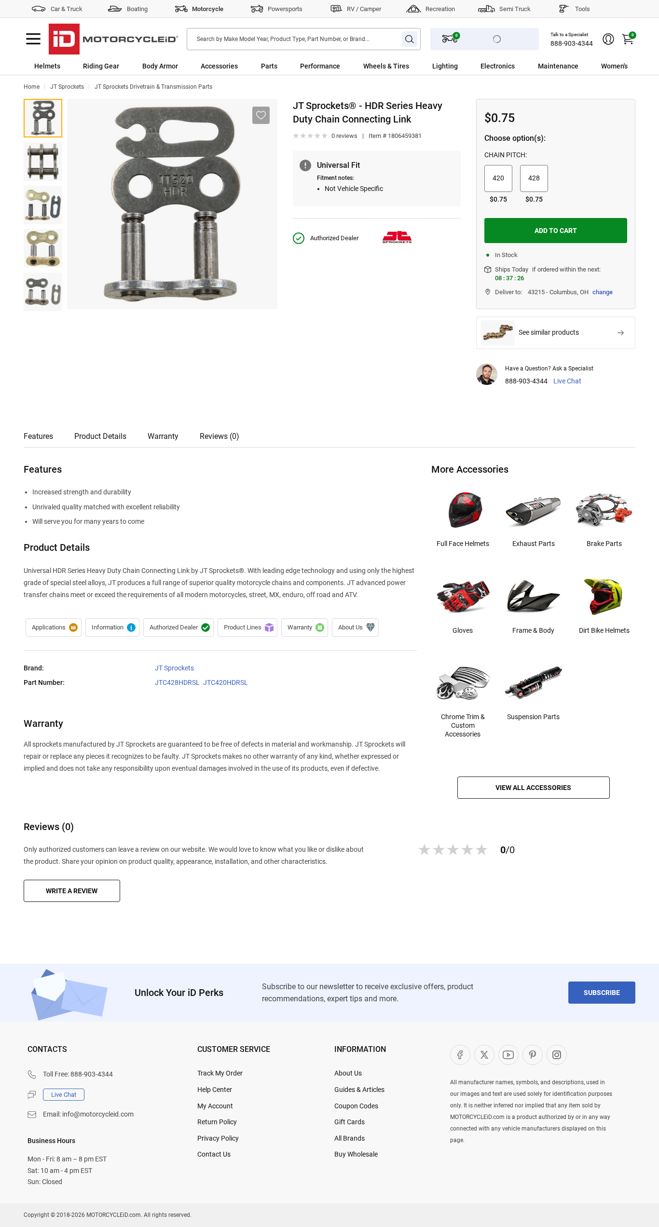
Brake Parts (604, 543)
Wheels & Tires (386, 66)
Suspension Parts (533, 717)
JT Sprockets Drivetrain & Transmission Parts (153, 86)
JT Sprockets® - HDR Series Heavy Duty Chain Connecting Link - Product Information (112, 627)
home (32, 86)
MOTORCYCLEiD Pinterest (532, 1055)
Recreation (440, 9)
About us (355, 627)
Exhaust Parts (533, 543)
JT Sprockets (67, 86)
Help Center (214, 1089)
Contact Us (214, 1154)
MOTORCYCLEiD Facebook (460, 1055)
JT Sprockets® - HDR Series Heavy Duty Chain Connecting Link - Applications (54, 627)
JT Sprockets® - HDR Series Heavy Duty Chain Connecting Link (43, 118)
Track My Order (220, 1073)
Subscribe (602, 992)
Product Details (100, 436)
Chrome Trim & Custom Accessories (463, 725)
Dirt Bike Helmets (604, 630)
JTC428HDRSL (177, 682)
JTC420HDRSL (225, 682)
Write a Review (71, 891)
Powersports (285, 9)
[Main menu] (33, 39)
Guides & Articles (359, 1089)
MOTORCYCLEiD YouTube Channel (508, 1055)
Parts (269, 66)
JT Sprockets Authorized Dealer (178, 627)
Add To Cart (556, 230)
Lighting (445, 66)
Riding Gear (101, 66)
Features (38, 436)
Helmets (47, 66)
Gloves (463, 630)
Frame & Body (533, 630)
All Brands (349, 1138)
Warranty (163, 436)
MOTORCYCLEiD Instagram (557, 1055)
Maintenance (558, 66)
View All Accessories (533, 787)
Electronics (498, 66)
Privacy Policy (218, 1138)
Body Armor (160, 66)
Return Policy (217, 1122)
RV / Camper (364, 9)
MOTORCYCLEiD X (484, 1055)
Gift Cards (349, 1122)
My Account (215, 1106)
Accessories (219, 66)
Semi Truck (515, 9)
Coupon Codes (356, 1106)
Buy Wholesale (356, 1154)
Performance (320, 66)
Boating (137, 9)
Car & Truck (66, 9)
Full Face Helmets (463, 543)
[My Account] (608, 39)
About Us (348, 1073)
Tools (582, 9)
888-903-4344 (571, 43)
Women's (614, 66)
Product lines (247, 627)
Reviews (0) (219, 436)
